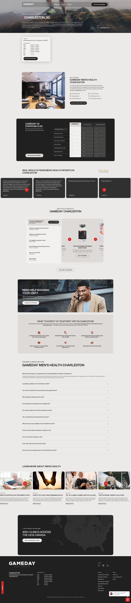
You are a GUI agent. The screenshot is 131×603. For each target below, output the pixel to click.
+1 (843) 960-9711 (104, 27)
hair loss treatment (50, 25)
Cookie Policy (81, 597)
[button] (57, 4)
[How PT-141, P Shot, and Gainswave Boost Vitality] (49, 481)
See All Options (53, 222)
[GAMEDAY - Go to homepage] (22, 564)
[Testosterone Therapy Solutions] (114, 481)
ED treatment (78, 24)
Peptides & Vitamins (103, 576)
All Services (101, 590)
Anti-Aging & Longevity (103, 581)
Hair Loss (100, 586)
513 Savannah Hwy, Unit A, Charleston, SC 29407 (21, 574)
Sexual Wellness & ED (103, 583)
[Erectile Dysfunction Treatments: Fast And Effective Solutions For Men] (16, 481)
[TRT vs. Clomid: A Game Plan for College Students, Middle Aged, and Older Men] (81, 481)
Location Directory (117, 576)
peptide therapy (37, 25)
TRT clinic (46, 22)
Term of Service (70, 597)
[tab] (44, 222)
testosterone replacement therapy (64, 24)
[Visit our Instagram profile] (99, 565)
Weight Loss (101, 579)
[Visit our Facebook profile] (103, 565)
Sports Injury (101, 588)
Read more (6, 190)
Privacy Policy (75, 597)
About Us (115, 574)
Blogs (70, 4)
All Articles (2, 493)
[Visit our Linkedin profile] (108, 565)
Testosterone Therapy (103, 574)
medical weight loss (27, 25)
